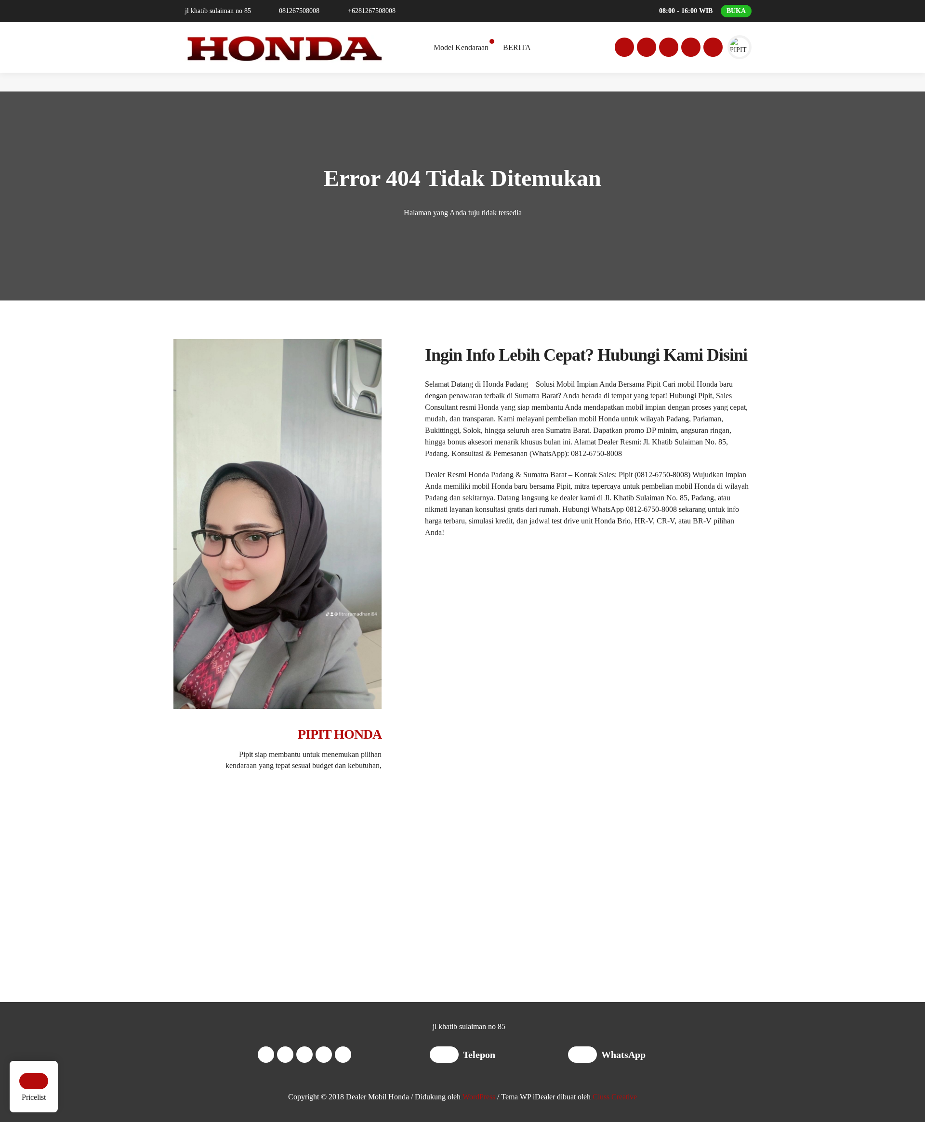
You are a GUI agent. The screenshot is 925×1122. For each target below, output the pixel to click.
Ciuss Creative (615, 1097)
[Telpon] (446, 1055)
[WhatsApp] (584, 1055)
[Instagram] (645, 48)
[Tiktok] (711, 48)
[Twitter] (667, 48)
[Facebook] (623, 48)
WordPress (478, 1097)
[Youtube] (689, 48)
